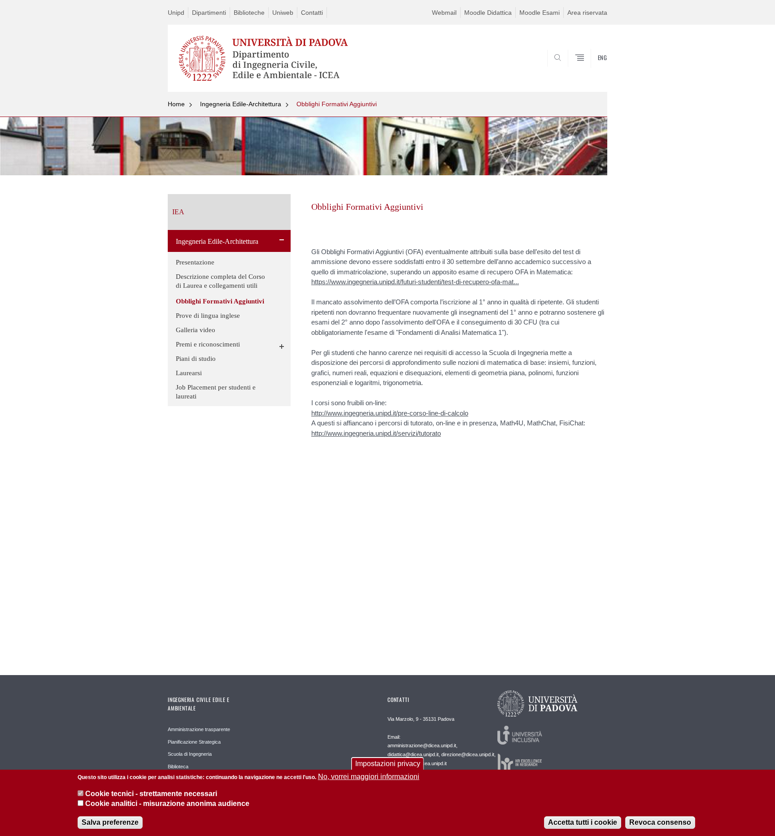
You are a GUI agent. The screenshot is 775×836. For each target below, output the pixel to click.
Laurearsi (189, 373)
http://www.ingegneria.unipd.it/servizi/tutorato (376, 433)
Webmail (444, 12)
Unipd (176, 12)
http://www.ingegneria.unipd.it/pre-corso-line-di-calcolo (389, 413)
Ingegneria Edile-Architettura (240, 104)
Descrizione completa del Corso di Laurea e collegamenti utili (220, 281)
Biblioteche (249, 12)
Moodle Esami (539, 12)
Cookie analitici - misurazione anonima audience (167, 804)
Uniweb (282, 12)
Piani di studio (196, 358)
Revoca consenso (660, 822)
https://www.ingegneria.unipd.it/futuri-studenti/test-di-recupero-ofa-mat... (415, 282)
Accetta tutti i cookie (582, 822)
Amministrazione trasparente (199, 729)
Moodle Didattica (488, 12)
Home (176, 104)
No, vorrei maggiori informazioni (368, 776)
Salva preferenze (110, 822)
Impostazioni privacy (387, 763)
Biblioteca (178, 766)
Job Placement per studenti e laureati (216, 392)
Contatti (312, 12)
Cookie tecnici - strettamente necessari (151, 793)
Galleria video (195, 330)
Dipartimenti (209, 12)
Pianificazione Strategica (194, 742)
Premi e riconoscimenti (208, 344)
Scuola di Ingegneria (190, 754)
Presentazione (195, 262)
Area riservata (587, 12)
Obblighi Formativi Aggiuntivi (336, 104)
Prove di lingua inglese (208, 315)
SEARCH (591, 70)
